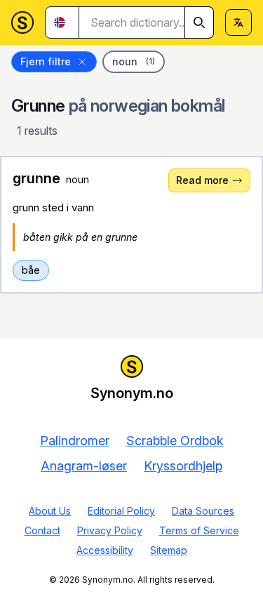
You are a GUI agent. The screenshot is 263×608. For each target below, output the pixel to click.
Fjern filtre (45, 61)
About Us (50, 511)
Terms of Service (199, 530)
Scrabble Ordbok (175, 440)
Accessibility (104, 550)
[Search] (199, 22)
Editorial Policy (121, 511)
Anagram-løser (84, 465)
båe (31, 270)
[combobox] (146, 22)
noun (133, 61)
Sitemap (168, 550)
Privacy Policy (109, 530)
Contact (42, 530)
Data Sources (203, 511)
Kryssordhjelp (183, 465)
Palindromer (74, 440)
